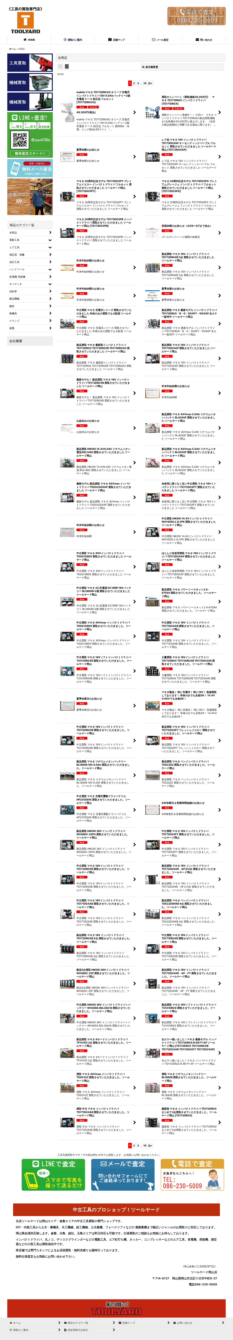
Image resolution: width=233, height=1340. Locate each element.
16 (144, 83)
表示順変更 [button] (151, 66)
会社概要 (15, 341)
